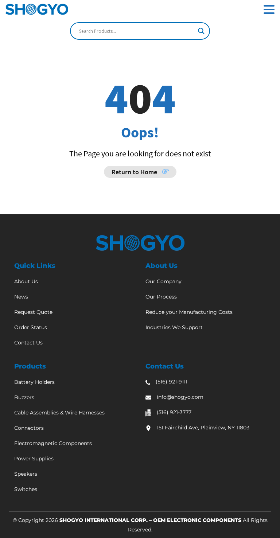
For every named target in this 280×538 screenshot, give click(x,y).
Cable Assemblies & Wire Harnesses (59, 412)
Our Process (161, 296)
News (21, 296)
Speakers (25, 474)
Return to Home (135, 172)
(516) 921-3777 (174, 412)
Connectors (29, 428)
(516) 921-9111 (171, 381)
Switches (25, 489)
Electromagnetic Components (53, 443)
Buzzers (24, 397)
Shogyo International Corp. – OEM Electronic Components (150, 520)
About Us (26, 281)
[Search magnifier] (201, 31)
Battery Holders (34, 382)
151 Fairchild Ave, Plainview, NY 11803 (203, 427)
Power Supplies (34, 458)
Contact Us (28, 342)
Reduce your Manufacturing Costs (189, 312)
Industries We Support (174, 327)
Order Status (30, 327)
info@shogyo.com (180, 397)
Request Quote (33, 312)
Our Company (163, 281)
